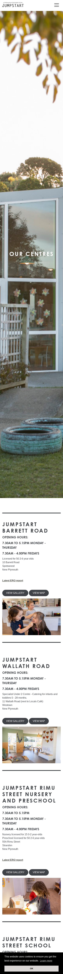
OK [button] (31, 968)
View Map (39, 593)
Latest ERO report (12, 580)
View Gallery (15, 593)
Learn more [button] (46, 960)
